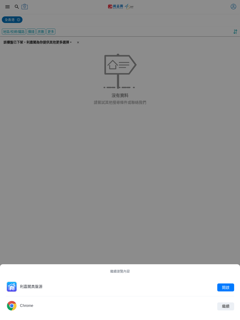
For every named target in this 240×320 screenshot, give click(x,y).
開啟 (225, 287)
